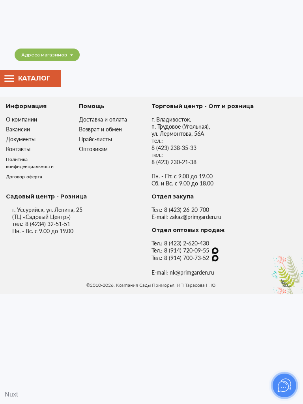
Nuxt (11, 394)
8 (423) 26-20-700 (186, 209)
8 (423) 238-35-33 (174, 147)
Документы (21, 139)
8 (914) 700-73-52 (186, 257)
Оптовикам (93, 149)
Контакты (18, 149)
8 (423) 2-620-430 (186, 243)
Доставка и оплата (103, 119)
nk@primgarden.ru (192, 272)
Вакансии (18, 129)
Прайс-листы (95, 139)
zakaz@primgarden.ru (195, 216)
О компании (21, 119)
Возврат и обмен (100, 129)
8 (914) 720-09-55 (186, 250)
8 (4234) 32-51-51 (47, 224)
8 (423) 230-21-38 (174, 162)
